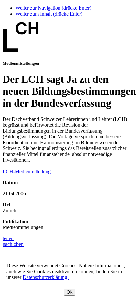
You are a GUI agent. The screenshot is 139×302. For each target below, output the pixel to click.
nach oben (13, 244)
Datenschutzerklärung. (46, 277)
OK (70, 292)
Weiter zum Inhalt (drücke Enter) (49, 14)
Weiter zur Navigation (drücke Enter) (53, 8)
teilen (8, 238)
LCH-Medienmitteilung (27, 171)
